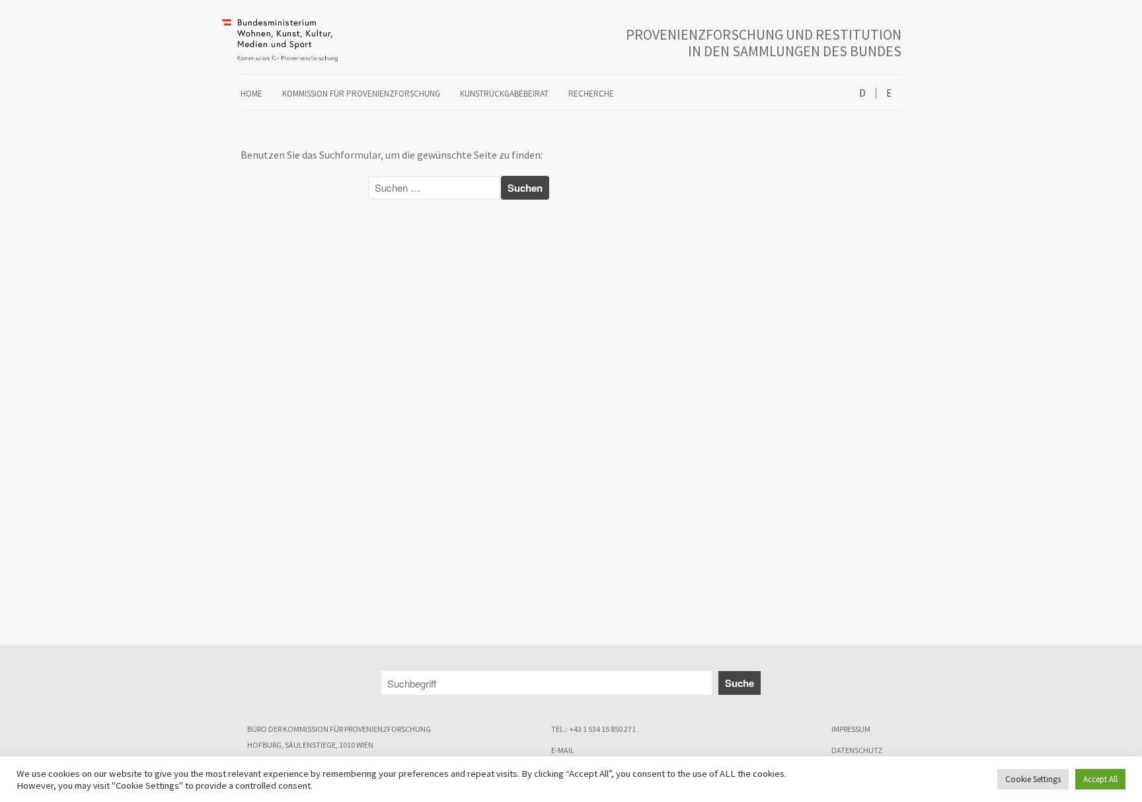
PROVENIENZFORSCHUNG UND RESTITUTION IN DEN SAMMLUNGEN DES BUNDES (763, 42)
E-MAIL (562, 750)
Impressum (850, 729)
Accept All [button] (1100, 779)
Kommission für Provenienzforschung (361, 93)
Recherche (591, 93)
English (888, 93)
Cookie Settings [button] (1033, 779)
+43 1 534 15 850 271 (602, 729)
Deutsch (862, 93)
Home (251, 93)
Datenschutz (856, 750)
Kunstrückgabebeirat (504, 93)
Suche (739, 683)
